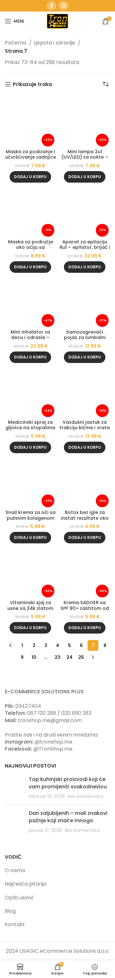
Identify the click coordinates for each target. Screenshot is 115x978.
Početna (16, 42)
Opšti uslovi (19, 897)
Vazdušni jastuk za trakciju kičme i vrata (84, 425)
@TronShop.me (53, 749)
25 (81, 657)
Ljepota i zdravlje (55, 42)
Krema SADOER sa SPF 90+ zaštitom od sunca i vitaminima (84, 608)
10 (34, 657)
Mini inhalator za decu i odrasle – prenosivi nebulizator (30, 337)
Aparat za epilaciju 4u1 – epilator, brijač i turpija (84, 247)
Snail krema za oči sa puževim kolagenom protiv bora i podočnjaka (30, 520)
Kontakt (15, 924)
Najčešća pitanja (25, 883)
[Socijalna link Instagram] (63, 6)
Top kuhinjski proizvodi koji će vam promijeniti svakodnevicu (68, 783)
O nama (15, 870)
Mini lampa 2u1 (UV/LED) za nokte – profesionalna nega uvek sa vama (84, 159)
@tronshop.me (54, 741)
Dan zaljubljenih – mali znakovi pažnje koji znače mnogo (68, 816)
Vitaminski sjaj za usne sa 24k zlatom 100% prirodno (30, 608)
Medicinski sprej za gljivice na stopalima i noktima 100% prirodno (30, 430)
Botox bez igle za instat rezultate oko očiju (85, 518)
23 (57, 657)
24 (69, 657)
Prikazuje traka (32, 84)
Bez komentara (85, 796)
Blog (10, 911)
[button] (30, 177)
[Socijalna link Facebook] (51, 6)
